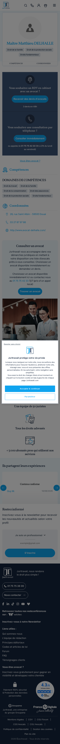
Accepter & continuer (30, 389)
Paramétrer (30, 397)
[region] (30, 372)
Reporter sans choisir (12, 344)
